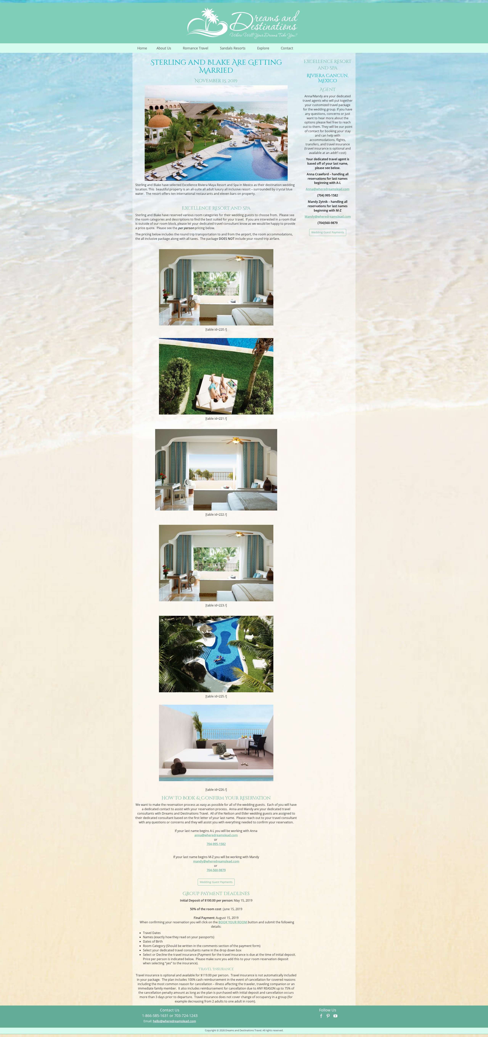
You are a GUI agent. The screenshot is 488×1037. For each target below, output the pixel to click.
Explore (265, 49)
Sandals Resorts (235, 49)
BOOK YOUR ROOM (233, 922)
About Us (166, 49)
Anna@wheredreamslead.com (327, 189)
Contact (287, 48)
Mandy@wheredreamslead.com (328, 216)
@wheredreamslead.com (216, 835)
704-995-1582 (216, 844)
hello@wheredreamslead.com (174, 1021)
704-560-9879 (216, 870)
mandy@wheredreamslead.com (216, 861)
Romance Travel (198, 49)
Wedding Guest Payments (216, 882)
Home (142, 48)
